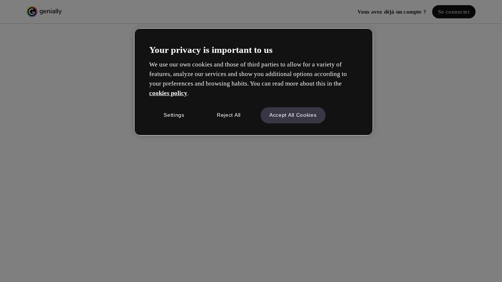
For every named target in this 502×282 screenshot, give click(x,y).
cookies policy (168, 93)
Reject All (229, 115)
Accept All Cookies (293, 115)
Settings (174, 115)
